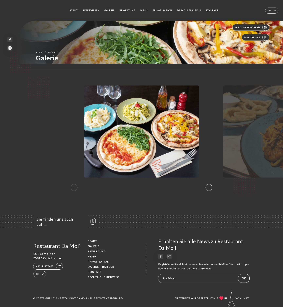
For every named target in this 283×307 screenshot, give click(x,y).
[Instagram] (9, 48)
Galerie (109, 10)
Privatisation (162, 10)
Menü (144, 10)
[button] (209, 187)
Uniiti (246, 298)
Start (73, 10)
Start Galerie (46, 52)
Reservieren (91, 10)
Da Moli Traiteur (189, 10)
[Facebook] (9, 39)
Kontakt (212, 10)
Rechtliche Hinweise (104, 277)
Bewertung (127, 10)
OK (244, 278)
